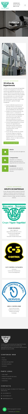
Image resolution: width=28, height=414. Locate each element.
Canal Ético (5, 380)
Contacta (4, 366)
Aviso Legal (4, 374)
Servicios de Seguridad (7, 362)
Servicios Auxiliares (6, 364)
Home (10, 25)
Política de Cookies (7, 378)
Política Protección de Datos (9, 376)
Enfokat (18, 411)
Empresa (4, 360)
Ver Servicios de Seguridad (11, 143)
